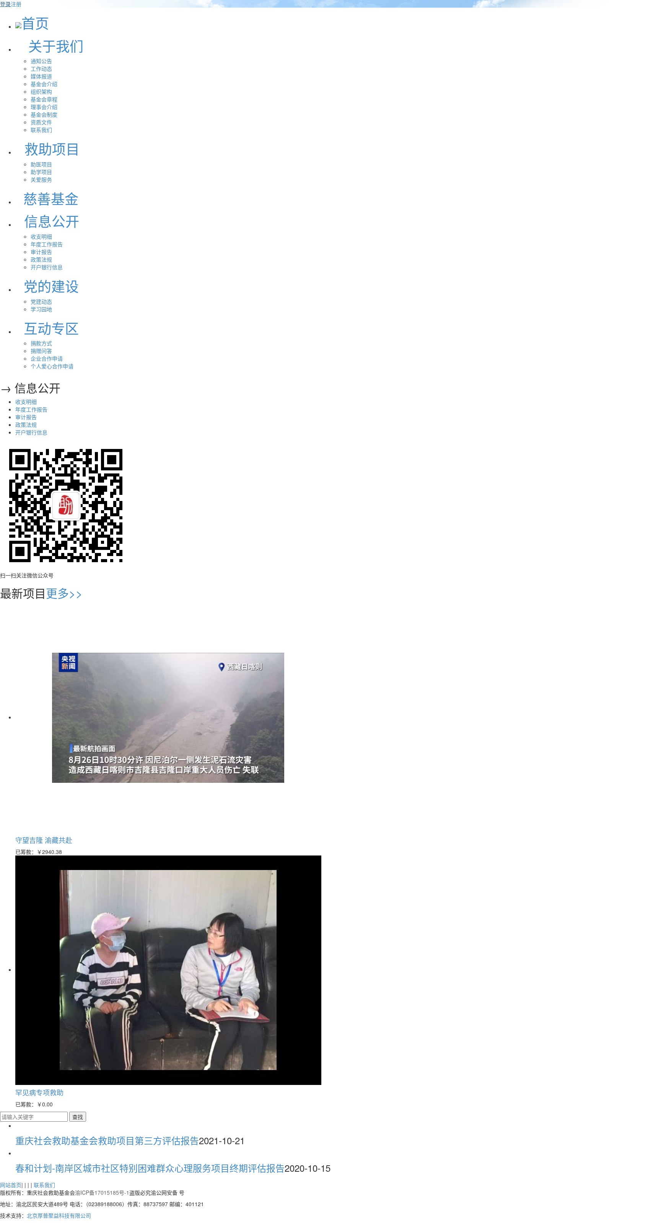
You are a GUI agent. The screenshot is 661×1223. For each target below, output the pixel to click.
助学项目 (41, 172)
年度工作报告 (47, 244)
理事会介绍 (44, 107)
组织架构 (41, 91)
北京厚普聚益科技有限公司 (59, 1215)
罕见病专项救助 (39, 1092)
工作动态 (41, 68)
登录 (5, 4)
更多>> (64, 593)
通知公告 (41, 61)
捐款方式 (41, 343)
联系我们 (41, 129)
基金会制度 (44, 114)
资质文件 (41, 122)
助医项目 (41, 164)
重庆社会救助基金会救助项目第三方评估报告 (107, 1140)
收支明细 (41, 236)
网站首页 (10, 1185)
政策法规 (41, 259)
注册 (16, 4)
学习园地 (41, 309)
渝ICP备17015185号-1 (102, 1192)
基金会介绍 (44, 84)
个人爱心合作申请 (52, 366)
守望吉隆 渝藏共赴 (43, 840)
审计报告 (41, 251)
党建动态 (41, 301)
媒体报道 (41, 76)
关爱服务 (41, 179)
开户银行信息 (47, 267)
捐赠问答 (41, 351)
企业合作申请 (47, 358)
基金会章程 (44, 99)
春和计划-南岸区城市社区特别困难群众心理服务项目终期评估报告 (150, 1167)
